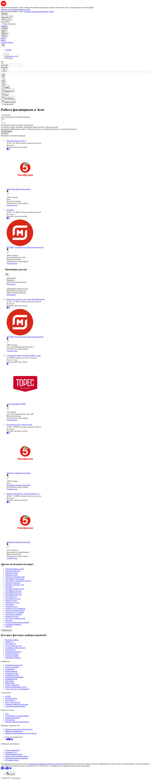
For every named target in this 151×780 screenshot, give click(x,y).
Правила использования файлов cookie (39, 11)
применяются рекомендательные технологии (45, 764)
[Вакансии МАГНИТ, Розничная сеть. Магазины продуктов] (78, 232)
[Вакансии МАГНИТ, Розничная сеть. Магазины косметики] (78, 322)
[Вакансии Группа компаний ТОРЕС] (78, 384)
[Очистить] (4, 70)
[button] (3, 38)
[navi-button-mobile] (3, 45)
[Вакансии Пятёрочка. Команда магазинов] (78, 169)
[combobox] (11, 65)
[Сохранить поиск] (3, 76)
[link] (4, 33)
